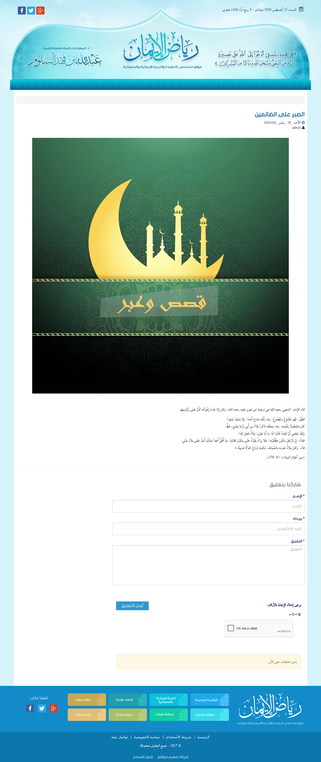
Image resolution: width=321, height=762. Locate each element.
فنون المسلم (143, 757)
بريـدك (299, 519)
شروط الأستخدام (178, 737)
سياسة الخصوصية (147, 737)
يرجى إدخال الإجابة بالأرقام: (284, 604)
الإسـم (299, 496)
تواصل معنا (120, 737)
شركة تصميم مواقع (172, 757)
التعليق (298, 541)
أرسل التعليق (132, 606)
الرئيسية (203, 737)
